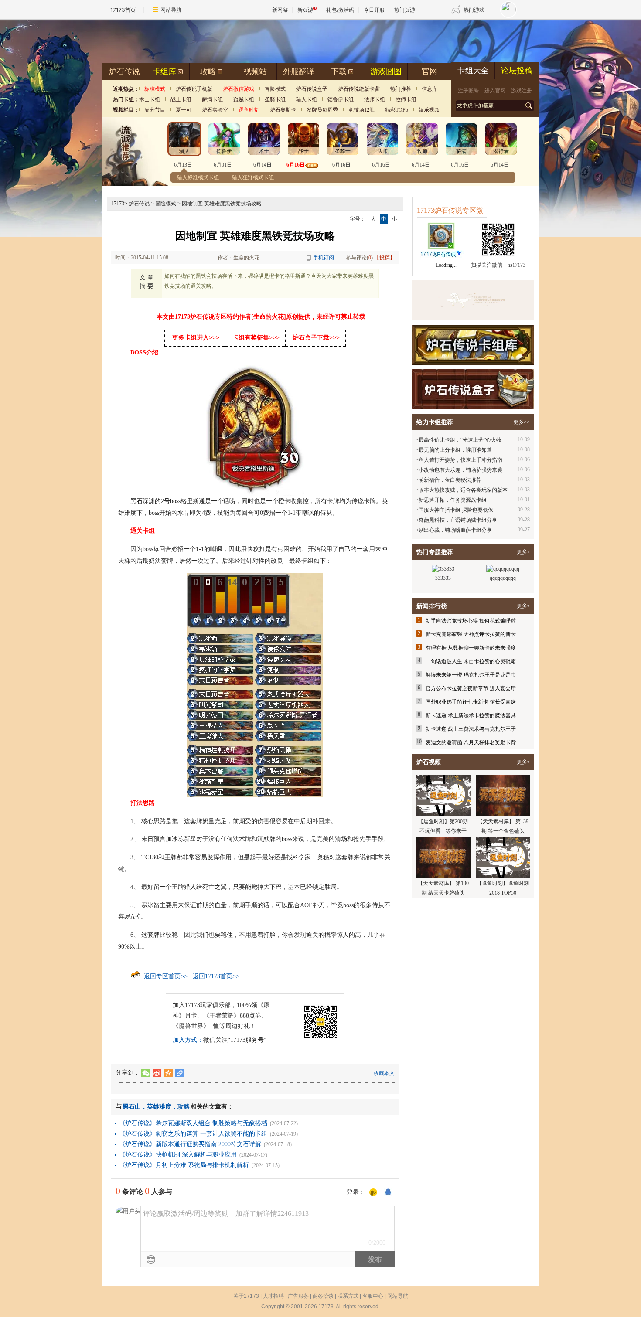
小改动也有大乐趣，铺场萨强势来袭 (460, 470)
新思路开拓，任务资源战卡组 (453, 500)
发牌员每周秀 (322, 110)
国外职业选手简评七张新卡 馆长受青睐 (471, 702)
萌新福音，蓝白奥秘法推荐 (450, 480)
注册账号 (468, 91)
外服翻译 (298, 71)
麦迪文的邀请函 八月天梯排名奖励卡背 (471, 742)
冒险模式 (275, 89)
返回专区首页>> (166, 976)
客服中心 (372, 1296)
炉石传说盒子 (311, 89)
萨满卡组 (212, 99)
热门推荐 (400, 89)
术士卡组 (149, 99)
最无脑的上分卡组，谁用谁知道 (455, 450)
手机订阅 (323, 258)
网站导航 (170, 10)
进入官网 (494, 91)
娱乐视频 (429, 110)
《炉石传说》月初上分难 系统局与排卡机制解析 (184, 1165)
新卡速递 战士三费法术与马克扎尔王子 (471, 729)
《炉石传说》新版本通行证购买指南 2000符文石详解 (190, 1144)
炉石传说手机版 (194, 89)
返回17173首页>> (216, 976)
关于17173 (246, 1296)
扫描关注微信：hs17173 (498, 265)
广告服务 (298, 1296)
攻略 (208, 71)
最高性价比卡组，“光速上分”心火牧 (460, 440)
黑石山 (132, 1106)
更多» (523, 552)
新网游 (280, 10)
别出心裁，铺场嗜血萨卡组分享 (455, 530)
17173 (117, 204)
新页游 (305, 10)
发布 (375, 1259)
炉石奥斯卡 (283, 110)
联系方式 (348, 1296)
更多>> (521, 422)
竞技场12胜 (361, 110)
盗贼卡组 (243, 99)
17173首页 (123, 10)
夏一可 (183, 110)
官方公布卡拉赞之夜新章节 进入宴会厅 (471, 688)
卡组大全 (473, 70)
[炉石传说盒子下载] (473, 389)
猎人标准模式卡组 (198, 177)
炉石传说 (124, 71)
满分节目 (154, 110)
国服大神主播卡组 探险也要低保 (456, 510)
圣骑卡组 (275, 99)
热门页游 (404, 10)
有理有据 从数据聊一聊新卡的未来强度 (471, 648)
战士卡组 (180, 99)
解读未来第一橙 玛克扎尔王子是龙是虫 (471, 675)
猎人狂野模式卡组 (253, 177)
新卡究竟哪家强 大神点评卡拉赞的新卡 (471, 634)
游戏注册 (521, 91)
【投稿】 (384, 258)
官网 (429, 71)
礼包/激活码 (340, 10)
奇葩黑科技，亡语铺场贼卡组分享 (458, 520)
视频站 (255, 71)
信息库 (429, 89)
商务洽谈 (323, 1296)
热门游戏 (474, 10)
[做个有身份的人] (373, 1192)
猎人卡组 (306, 99)
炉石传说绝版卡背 (359, 89)
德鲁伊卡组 (340, 99)
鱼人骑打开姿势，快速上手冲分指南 (460, 460)
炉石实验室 (215, 110)
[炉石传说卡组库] (473, 300)
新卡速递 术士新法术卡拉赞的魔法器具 (471, 715)
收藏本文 (384, 1073)
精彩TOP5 (396, 110)
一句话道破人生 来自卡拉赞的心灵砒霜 (471, 661)
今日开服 (374, 10)
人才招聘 (273, 1296)
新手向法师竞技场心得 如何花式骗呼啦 (471, 621)
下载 (339, 71)
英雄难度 (159, 1106)
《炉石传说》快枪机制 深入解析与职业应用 (178, 1154)
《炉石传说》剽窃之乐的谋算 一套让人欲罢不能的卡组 (193, 1133)
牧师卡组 (406, 99)
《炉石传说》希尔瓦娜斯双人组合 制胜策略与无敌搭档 (193, 1123)
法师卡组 (374, 99)
